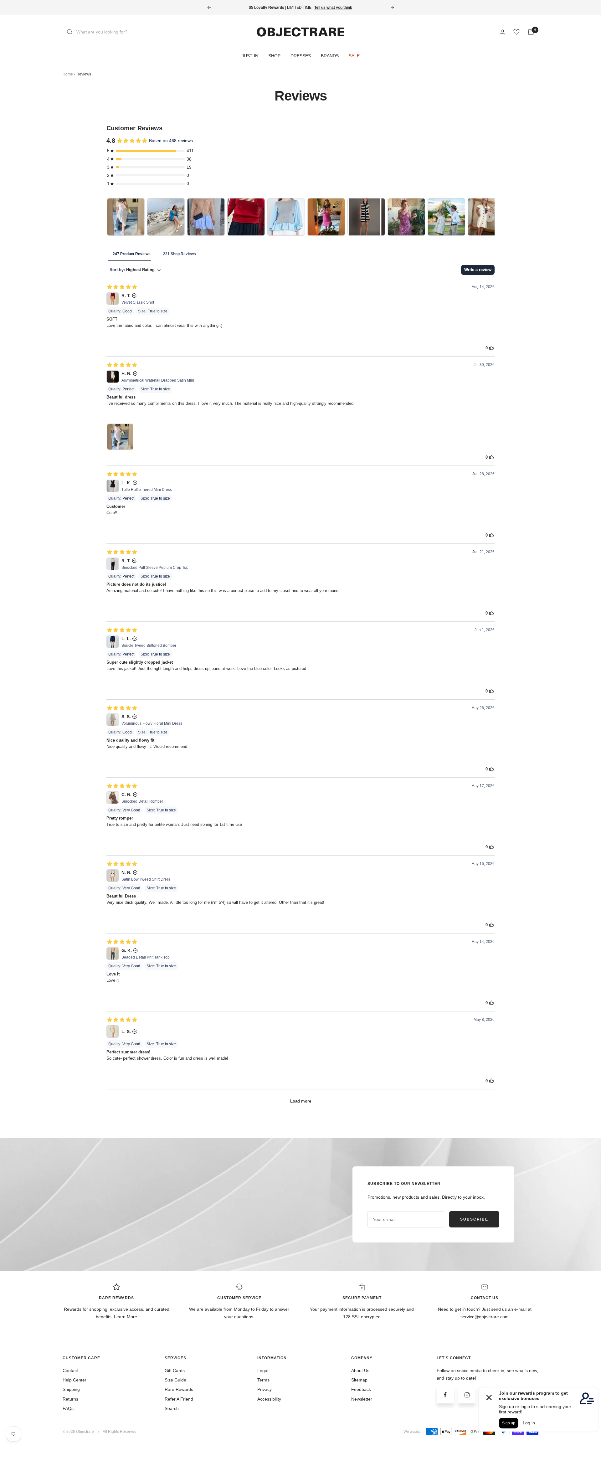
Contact (70, 1370)
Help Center (74, 1379)
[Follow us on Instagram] (466, 1394)
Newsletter (361, 1399)
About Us (360, 1370)
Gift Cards (175, 1370)
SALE (354, 55)
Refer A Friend (179, 1399)
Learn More (125, 1316)
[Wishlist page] (516, 32)
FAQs (68, 1408)
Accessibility (269, 1399)
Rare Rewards (179, 1389)
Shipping (71, 1389)
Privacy (264, 1389)
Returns (70, 1399)
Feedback (361, 1389)
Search (172, 1408)
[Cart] (531, 32)
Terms (263, 1379)
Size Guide (175, 1379)
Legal (262, 1370)
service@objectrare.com (484, 1316)
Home (68, 74)
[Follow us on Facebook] (445, 1394)
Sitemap (359, 1379)
